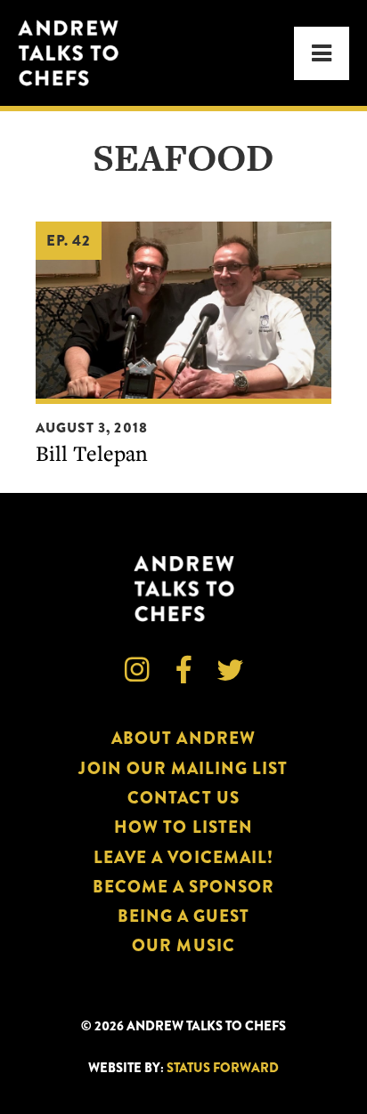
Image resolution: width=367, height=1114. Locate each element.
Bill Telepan (92, 453)
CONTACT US (183, 798)
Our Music (183, 945)
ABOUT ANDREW (183, 738)
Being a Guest (184, 916)
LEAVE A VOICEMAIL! (183, 857)
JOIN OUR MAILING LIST (183, 768)
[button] (321, 53)
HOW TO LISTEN (183, 827)
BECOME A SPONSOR (184, 887)
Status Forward (223, 1068)
